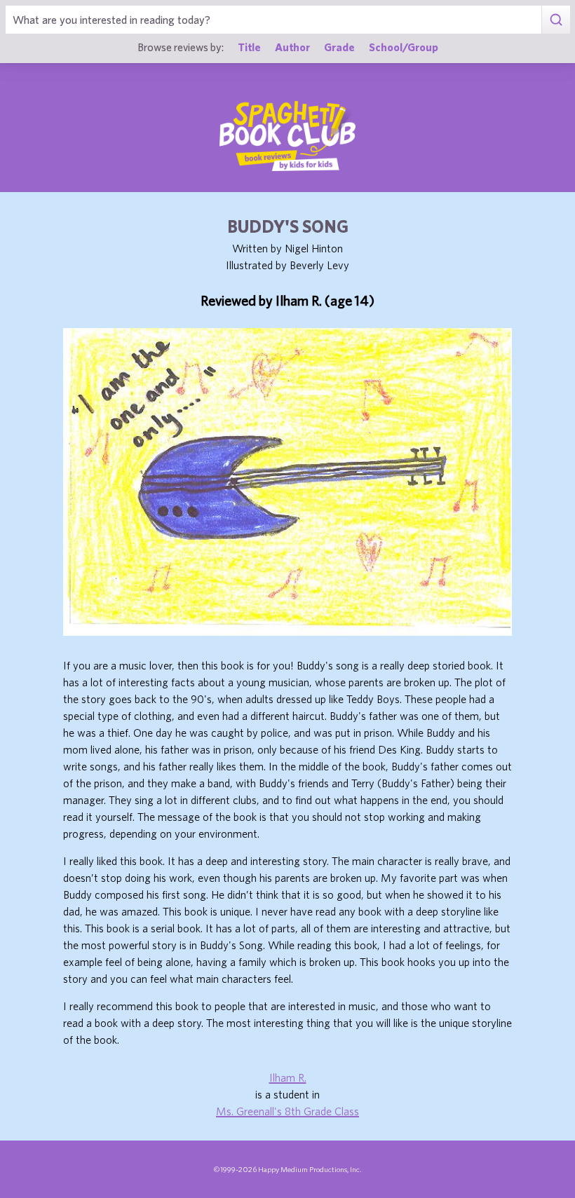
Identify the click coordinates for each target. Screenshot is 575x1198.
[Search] (555, 20)
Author (292, 47)
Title (249, 47)
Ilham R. (287, 1077)
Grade (339, 47)
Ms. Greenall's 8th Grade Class (287, 1111)
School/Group (403, 47)
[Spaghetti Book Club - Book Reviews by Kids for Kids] (287, 136)
